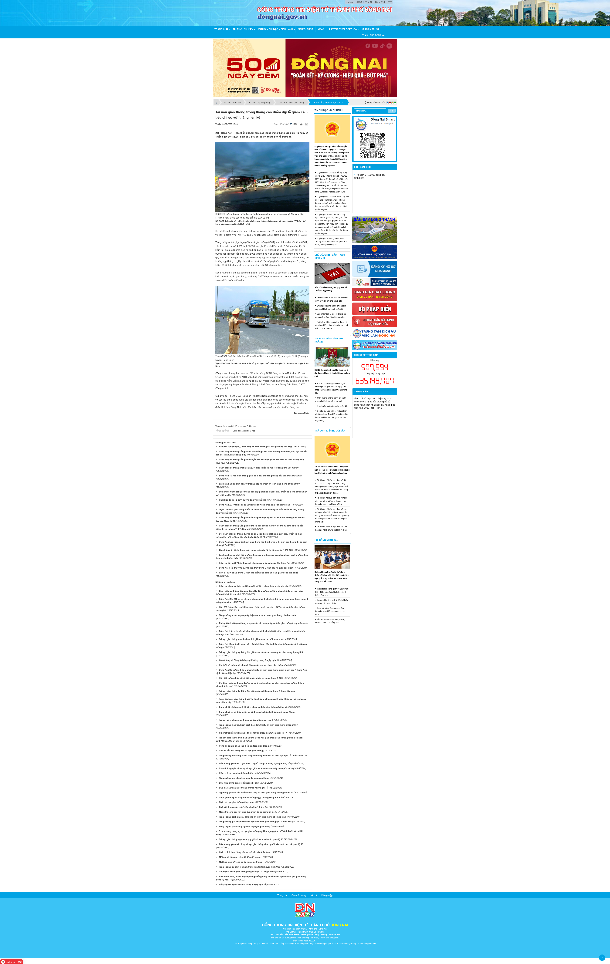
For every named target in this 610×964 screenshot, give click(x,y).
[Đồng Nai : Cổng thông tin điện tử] (236, 12)
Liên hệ (313, 895)
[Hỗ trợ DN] (374, 344)
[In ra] (301, 123)
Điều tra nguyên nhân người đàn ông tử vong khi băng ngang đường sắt (255, 763)
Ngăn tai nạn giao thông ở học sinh (236, 802)
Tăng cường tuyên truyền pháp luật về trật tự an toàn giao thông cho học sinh (257, 615)
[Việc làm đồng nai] (374, 333)
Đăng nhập (326, 895)
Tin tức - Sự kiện (243, 29)
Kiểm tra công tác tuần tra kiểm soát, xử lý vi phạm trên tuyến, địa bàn (253, 585)
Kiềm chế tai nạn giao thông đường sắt (238, 773)
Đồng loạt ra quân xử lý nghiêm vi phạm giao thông (244, 826)
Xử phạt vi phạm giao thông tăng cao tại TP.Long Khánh (247, 871)
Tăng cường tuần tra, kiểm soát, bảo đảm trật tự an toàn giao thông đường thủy (258, 724)
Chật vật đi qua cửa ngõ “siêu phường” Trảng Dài (243, 807)
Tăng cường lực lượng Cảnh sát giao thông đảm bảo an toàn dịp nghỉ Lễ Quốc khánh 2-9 (263, 755)
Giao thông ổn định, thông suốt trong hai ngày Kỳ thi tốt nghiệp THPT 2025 (256, 549)
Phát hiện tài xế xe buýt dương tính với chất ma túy (244, 499)
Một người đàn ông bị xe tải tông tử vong (239, 857)
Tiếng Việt (380, 1)
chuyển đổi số (370, 29)
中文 (390, 1)
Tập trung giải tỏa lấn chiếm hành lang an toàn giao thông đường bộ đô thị (256, 792)
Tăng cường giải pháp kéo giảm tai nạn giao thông (244, 777)
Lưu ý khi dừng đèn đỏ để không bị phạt (239, 782)
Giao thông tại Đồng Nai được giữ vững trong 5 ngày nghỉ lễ (249, 660)
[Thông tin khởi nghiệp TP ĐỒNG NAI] (374, 281)
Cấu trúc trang (298, 895)
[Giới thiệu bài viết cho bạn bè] (295, 123)
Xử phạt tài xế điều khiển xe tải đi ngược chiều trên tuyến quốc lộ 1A (253, 732)
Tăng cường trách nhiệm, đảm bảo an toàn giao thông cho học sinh (252, 816)
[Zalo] (374, 138)
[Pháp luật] (374, 251)
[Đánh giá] (374, 294)
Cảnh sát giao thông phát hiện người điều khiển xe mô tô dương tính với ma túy (258, 467)
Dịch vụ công (305, 29)
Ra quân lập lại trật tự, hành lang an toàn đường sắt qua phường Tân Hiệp (255, 446)
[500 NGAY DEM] (305, 67)
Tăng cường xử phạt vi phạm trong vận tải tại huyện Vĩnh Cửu (249, 866)
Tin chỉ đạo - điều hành (328, 110)
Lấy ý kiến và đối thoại (343, 29)
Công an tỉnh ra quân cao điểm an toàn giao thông (244, 745)
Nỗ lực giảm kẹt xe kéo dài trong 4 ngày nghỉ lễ (242, 884)
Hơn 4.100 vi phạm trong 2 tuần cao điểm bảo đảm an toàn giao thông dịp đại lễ (258, 572)
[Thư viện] (374, 321)
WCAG (321, 29)
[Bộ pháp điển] (374, 308)
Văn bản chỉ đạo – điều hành (275, 29)
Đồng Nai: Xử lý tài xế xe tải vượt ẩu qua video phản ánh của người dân (254, 504)
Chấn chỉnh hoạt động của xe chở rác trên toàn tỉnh (244, 852)
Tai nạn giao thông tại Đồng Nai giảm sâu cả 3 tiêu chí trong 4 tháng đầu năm (257, 690)
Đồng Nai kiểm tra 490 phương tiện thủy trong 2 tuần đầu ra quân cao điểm (256, 567)
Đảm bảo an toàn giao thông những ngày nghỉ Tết (243, 787)
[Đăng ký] (374, 268)
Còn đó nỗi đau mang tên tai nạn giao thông (241, 750)
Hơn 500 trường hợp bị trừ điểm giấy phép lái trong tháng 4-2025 (251, 677)
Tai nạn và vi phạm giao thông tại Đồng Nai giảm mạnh (246, 719)
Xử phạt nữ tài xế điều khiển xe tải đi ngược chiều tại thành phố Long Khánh (257, 711)
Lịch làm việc (362, 167)
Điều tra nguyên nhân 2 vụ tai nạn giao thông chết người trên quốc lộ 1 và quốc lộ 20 (261, 844)
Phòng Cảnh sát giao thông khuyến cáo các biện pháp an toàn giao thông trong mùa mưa (263, 623)
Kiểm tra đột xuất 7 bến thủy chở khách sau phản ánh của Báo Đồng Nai (254, 562)
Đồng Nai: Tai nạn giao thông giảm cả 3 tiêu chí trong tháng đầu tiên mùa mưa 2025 (260, 475)
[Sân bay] (374, 229)
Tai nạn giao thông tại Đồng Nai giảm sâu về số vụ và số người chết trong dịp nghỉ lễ (261, 652)
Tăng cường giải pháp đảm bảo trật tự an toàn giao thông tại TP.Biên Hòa (255, 821)
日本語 (359, 1)
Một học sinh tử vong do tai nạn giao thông (240, 861)
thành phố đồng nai (373, 35)
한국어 (368, 1)
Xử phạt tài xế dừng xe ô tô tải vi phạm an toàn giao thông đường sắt (253, 706)
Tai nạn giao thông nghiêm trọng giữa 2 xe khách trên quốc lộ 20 (251, 839)
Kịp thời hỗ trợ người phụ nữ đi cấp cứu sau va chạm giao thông (251, 665)
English (349, 1)
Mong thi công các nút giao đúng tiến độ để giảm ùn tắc (246, 811)
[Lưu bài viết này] (307, 123)
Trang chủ (221, 29)
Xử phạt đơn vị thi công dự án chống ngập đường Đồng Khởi (249, 797)
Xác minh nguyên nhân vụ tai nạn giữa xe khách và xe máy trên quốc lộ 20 (256, 768)
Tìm (391, 110)
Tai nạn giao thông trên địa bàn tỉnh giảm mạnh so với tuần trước (251, 639)
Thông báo (361, 391)
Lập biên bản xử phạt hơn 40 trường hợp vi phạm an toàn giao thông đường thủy (259, 483)
